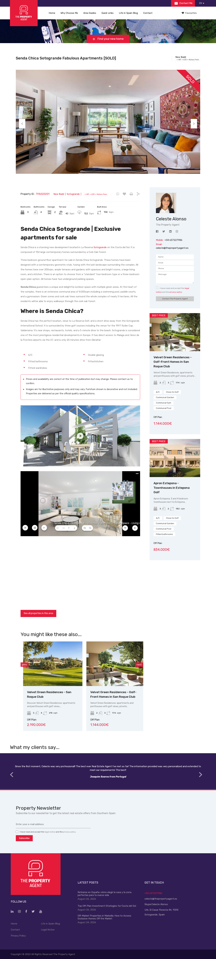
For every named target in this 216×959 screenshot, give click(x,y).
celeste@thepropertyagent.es (172, 248)
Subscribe (24, 838)
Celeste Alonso (159, 904)
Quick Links (108, 13)
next (139, 664)
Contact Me (185, 3)
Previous (22, 123)
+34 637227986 (153, 893)
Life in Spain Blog (128, 13)
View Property (50, 677)
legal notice (50, 832)
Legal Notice (48, 929)
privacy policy (176, 292)
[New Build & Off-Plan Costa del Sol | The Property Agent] (24, 13)
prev (24, 664)
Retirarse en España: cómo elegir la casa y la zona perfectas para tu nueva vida (104, 894)
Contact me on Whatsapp (117, 194)
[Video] (80, 435)
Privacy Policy (18, 935)
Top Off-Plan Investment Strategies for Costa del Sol (107, 905)
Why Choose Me (69, 13)
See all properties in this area (38, 613)
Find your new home (110, 39)
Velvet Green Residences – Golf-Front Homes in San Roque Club (173, 361)
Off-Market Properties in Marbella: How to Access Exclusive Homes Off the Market (104, 917)
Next (194, 123)
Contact (147, 13)
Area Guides (89, 13)
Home (52, 13)
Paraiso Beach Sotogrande (107, 692)
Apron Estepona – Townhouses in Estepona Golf (172, 487)
